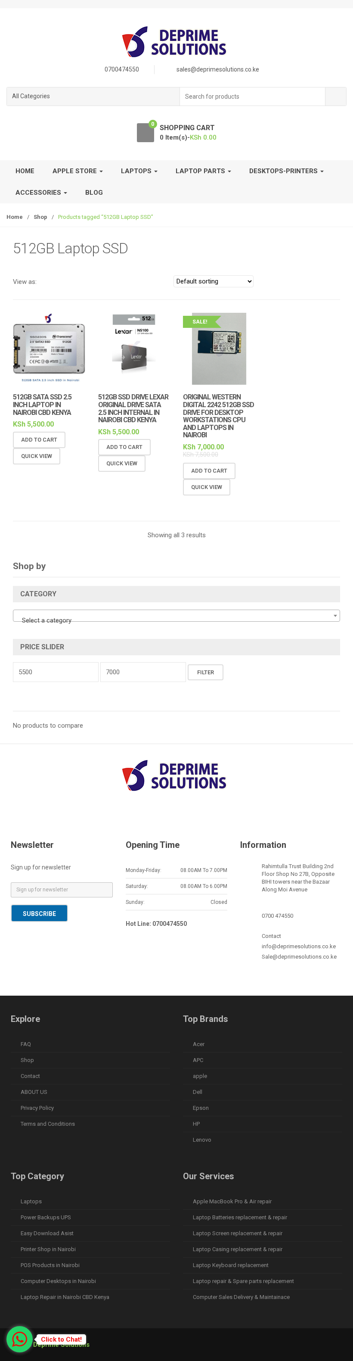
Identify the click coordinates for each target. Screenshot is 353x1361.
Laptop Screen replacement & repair (237, 1233)
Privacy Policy (37, 1108)
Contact (30, 1076)
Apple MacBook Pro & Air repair (232, 1201)
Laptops (31, 1201)
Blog (94, 192)
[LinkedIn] (176, 817)
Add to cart (39, 439)
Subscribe (39, 913)
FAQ (26, 1044)
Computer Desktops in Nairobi (58, 1281)
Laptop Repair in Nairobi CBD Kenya (65, 1297)
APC (198, 1060)
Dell (197, 1092)
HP (196, 1124)
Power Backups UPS (46, 1217)
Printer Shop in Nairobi (48, 1249)
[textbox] (176, 620)
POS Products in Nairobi (50, 1265)
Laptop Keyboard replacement (231, 1265)
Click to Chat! (61, 1339)
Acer (198, 1044)
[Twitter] (140, 817)
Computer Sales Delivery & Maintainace (241, 1297)
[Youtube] (213, 817)
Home (24, 171)
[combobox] (252, 96)
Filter (205, 672)
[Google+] (158, 817)
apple (200, 1076)
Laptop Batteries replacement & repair (240, 1217)
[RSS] (231, 817)
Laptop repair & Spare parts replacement (243, 1281)
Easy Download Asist (47, 1233)
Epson (201, 1108)
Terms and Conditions (48, 1124)
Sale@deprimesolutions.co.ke (299, 956)
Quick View (36, 456)
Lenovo (202, 1140)
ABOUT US (34, 1092)
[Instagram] (194, 817)
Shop (40, 217)
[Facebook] (122, 817)
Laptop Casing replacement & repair (237, 1249)
